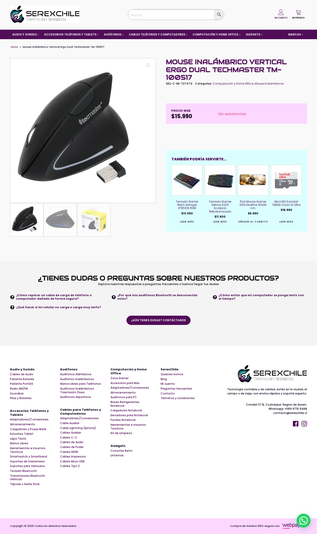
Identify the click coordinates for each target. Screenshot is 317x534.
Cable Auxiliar (69, 423)
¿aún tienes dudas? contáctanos (158, 320)
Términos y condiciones (178, 398)
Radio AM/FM (19, 389)
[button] (298, 14)
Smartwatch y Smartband (28, 456)
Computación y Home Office (233, 84)
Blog (164, 379)
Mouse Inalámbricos (269, 84)
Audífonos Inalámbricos (77, 379)
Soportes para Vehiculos (27, 466)
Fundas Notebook (123, 420)
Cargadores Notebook (126, 410)
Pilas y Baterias (21, 398)
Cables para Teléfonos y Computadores (80, 412)
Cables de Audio (21, 374)
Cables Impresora (73, 456)
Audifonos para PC (123, 397)
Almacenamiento (22, 424)
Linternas (117, 455)
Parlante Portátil (21, 384)
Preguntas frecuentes (176, 389)
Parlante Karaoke (22, 379)
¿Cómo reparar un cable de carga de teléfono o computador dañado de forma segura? (54, 296)
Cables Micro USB (72, 461)
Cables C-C (68, 437)
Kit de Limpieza (121, 433)
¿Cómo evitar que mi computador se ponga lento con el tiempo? (261, 296)
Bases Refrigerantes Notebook (124, 403)
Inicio (14, 47)
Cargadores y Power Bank (28, 429)
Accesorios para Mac (125, 383)
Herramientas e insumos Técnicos (27, 450)
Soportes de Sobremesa (27, 461)
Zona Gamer (119, 378)
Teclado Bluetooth (23, 471)
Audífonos (69, 370)
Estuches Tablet (21, 434)
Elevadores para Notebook (129, 415)
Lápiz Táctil (18, 439)
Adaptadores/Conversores (29, 419)
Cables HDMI (69, 452)
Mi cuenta (168, 384)
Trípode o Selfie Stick (24, 484)
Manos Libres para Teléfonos (80, 384)
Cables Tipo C (70, 466)
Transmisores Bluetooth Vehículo (27, 477)
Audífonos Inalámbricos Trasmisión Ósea (77, 390)
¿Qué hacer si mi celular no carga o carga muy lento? (58, 307)
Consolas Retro (121, 451)
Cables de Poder (72, 447)
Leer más (187, 221)
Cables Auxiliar (70, 433)
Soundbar (17, 393)
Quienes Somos (172, 374)
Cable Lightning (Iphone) (78, 428)
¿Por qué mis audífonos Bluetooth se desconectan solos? (157, 296)
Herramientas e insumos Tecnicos (128, 426)
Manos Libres (19, 443)
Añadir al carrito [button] (253, 221)
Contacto (168, 393)
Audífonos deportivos (75, 397)
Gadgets (118, 446)
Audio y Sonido (22, 370)
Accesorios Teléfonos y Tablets (29, 413)
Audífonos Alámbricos (75, 374)
